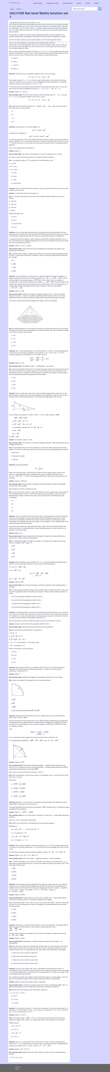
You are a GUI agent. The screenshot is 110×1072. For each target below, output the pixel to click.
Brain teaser (37, 3)
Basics (78, 3)
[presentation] (44, 51)
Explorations (67, 3)
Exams (87, 3)
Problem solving (52, 3)
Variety (96, 3)
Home (11, 9)
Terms (17, 1069)
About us (18, 1067)
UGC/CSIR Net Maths (16, 1057)
